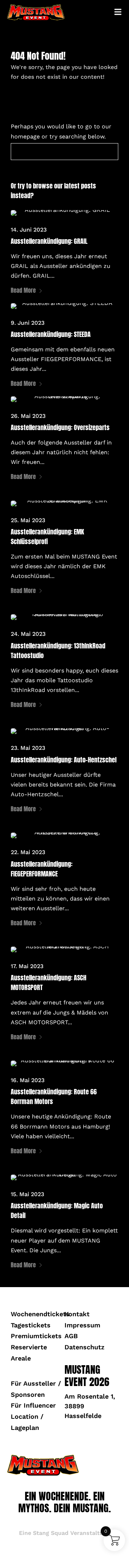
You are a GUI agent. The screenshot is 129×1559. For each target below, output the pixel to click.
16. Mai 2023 (27, 1080)
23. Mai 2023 (28, 747)
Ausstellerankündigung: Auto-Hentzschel (63, 760)
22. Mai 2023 (28, 852)
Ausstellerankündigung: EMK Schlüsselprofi (47, 536)
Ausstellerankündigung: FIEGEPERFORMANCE (41, 869)
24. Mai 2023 (28, 633)
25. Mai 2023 (28, 520)
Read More (23, 290)
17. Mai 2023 (27, 966)
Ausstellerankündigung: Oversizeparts (60, 427)
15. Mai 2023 (27, 1194)
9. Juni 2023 (27, 322)
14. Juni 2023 (29, 229)
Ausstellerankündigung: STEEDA (51, 334)
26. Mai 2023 (28, 415)
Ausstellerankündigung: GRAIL (49, 241)
